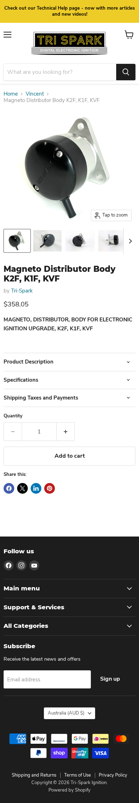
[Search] (125, 72)
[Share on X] (22, 488)
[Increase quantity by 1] (66, 431)
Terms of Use (77, 775)
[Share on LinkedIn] (36, 488)
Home (11, 94)
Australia (66, 713)
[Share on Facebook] (9, 488)
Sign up (110, 679)
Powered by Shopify (69, 790)
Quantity (13, 416)
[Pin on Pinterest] (49, 488)
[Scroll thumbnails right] (129, 241)
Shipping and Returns (34, 775)
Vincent (35, 94)
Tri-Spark (22, 290)
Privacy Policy (113, 775)
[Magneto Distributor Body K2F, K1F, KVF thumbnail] (17, 240)
